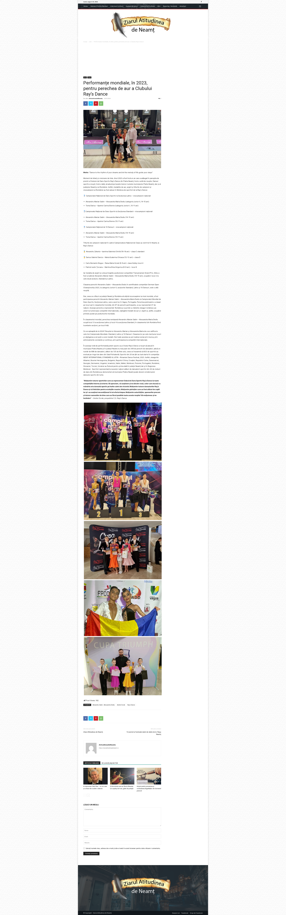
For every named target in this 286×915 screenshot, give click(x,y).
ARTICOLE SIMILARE (92, 763)
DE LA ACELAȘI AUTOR (110, 763)
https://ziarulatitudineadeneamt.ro (109, 748)
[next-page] (88, 795)
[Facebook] (201, 1)
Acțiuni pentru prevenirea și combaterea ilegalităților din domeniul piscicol (149, 788)
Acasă (85, 42)
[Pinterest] (96, 103)
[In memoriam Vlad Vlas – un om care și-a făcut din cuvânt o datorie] (95, 776)
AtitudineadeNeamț (95, 98)
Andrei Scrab (121, 705)
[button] (200, 6)
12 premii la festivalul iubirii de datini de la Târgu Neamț (143, 733)
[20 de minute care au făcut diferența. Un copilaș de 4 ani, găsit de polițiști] (122, 776)
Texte (89, 77)
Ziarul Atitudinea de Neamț (93, 732)
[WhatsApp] (101, 103)
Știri (90, 42)
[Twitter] (90, 103)
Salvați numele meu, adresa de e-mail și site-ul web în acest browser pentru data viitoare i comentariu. (123, 848)
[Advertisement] (143, 59)
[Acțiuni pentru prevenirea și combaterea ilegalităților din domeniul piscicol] (149, 776)
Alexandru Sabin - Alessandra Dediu (104, 705)
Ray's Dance (131, 705)
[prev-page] (84, 795)
